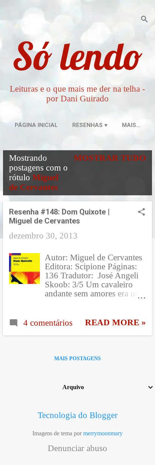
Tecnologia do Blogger (78, 415)
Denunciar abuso (77, 448)
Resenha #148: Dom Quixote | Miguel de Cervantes (59, 216)
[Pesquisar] (144, 20)
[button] (141, 213)
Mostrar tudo (110, 158)
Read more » (115, 322)
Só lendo (77, 55)
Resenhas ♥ (90, 125)
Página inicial (36, 125)
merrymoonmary (103, 433)
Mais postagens (77, 358)
